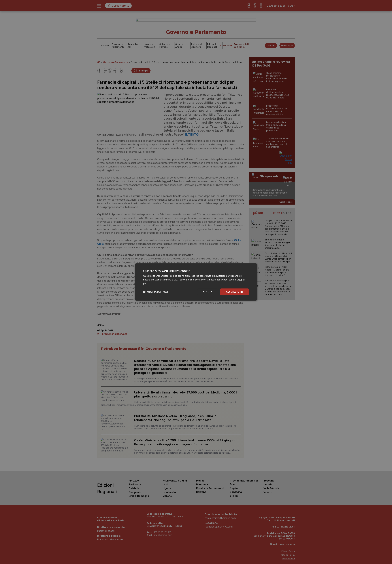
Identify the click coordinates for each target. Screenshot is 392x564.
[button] (155, 292)
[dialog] (196, 282)
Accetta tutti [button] (234, 291)
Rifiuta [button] (207, 291)
